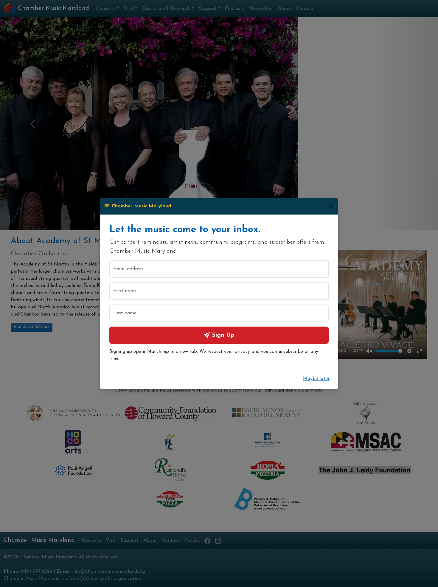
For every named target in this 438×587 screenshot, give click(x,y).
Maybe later (316, 378)
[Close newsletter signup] (331, 206)
